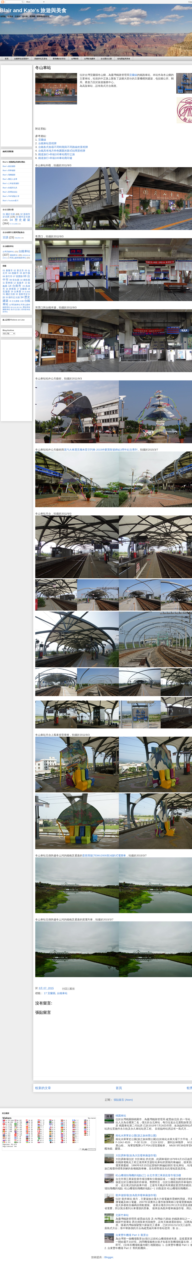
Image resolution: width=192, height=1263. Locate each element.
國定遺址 (19, 307)
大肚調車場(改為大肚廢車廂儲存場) (136, 1155)
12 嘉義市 (18, 283)
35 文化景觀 (14, 224)
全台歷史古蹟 (106, 59)
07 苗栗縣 (18, 276)
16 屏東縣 (11, 289)
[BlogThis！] (66, 988)
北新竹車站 (122, 1215)
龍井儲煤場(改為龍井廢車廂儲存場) (136, 1195)
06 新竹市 (7, 276)
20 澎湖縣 (26, 292)
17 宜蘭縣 (49, 993)
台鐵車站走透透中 (21, 59)
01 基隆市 (8, 270)
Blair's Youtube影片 (11, 200)
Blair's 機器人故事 (10, 179)
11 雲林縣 (8, 283)
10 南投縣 (25, 280)
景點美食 (18, 238)
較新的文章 (43, 1088)
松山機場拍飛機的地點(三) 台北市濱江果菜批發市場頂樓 (148, 1175)
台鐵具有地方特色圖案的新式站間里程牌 (61, 150)
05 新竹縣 (25, 273)
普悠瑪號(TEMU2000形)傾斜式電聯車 (104, 855)
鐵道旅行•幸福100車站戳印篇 (55, 158)
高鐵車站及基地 (40, 59)
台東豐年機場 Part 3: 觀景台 (132, 1235)
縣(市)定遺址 (16, 309)
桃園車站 (121, 1115)
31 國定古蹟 (9, 214)
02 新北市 (19, 270)
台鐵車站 (62, 993)
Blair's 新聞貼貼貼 (10, 192)
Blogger (108, 1257)
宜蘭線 (133, 74)
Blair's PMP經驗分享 (11, 196)
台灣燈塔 (74, 59)
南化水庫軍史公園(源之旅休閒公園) (136, 1135)
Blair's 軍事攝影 (9, 170)
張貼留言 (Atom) (123, 1099)
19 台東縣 (16, 291)
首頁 (6, 59)
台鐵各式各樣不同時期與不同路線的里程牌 (63, 147)
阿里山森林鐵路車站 (18, 258)
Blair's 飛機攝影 (9, 175)
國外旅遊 (13, 307)
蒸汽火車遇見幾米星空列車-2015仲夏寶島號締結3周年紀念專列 (100, 449)
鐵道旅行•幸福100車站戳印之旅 (56, 154)
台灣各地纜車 (89, 59)
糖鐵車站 (14, 255)
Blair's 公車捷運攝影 (11, 183)
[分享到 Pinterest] (73, 988)
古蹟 (5, 237)
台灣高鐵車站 (8, 252)
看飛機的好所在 (59, 59)
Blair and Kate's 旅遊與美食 (33, 10)
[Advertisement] (16, 105)
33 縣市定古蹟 (23, 217)
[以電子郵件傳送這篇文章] (63, 988)
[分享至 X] (68, 988)
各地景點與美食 (123, 59)
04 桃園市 (13, 273)
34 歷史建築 (20, 219)
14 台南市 (14, 285)
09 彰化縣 (14, 280)
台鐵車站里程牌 (47, 143)
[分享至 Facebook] (71, 988)
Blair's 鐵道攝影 (9, 166)
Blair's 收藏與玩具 (10, 188)
